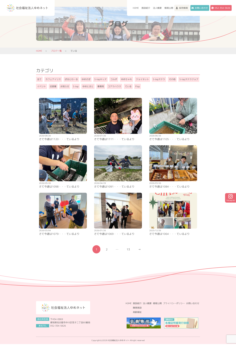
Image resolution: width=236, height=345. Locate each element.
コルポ (113, 79)
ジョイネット (142, 79)
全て (39, 79)
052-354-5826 (222, 7)
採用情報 (183, 7)
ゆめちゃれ (126, 79)
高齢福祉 (137, 312)
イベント (41, 86)
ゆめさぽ (86, 79)
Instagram (230, 200)
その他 (172, 79)
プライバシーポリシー (174, 303)
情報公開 (168, 7)
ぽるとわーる (71, 79)
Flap (137, 86)
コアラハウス (114, 86)
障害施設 (137, 307)
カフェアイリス (53, 79)
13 (128, 249)
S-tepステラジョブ (188, 79)
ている (128, 86)
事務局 (100, 86)
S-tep (76, 86)
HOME (136, 7)
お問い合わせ (201, 7)
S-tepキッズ (100, 79)
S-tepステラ (159, 79)
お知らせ (64, 86)
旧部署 (53, 86)
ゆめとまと (87, 86)
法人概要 (157, 7)
